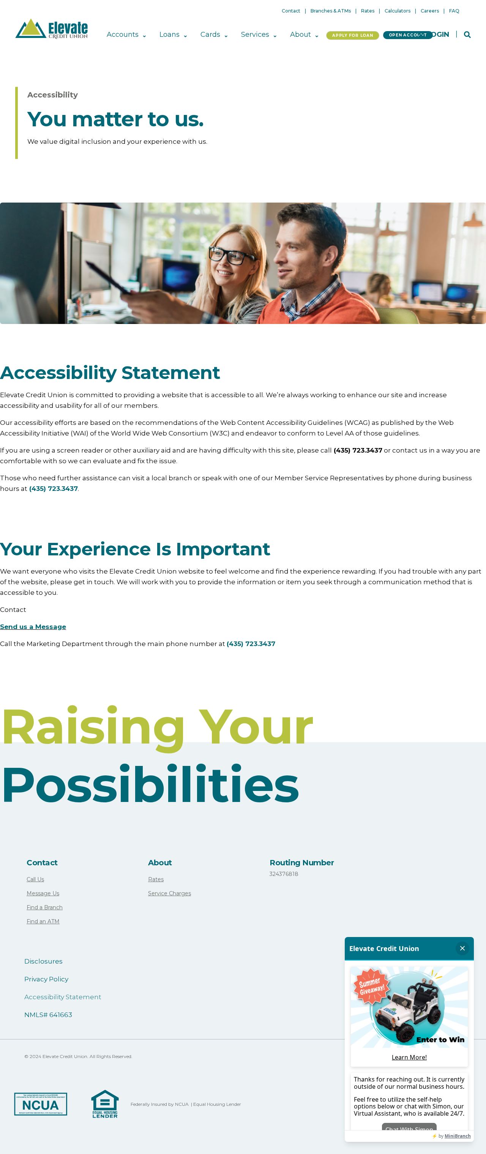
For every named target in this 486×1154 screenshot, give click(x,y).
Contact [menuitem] (291, 11)
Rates (156, 879)
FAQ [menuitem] (454, 11)
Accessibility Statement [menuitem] (62, 997)
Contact (42, 862)
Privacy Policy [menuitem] (46, 979)
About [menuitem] (300, 35)
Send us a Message (33, 626)
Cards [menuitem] (210, 35)
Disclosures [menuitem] (43, 961)
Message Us (43, 893)
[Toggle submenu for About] (316, 35)
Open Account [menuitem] (408, 35)
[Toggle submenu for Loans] (184, 35)
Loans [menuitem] (169, 35)
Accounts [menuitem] (123, 35)
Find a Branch (45, 907)
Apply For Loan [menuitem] (352, 35)
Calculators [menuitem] (397, 11)
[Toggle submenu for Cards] (225, 35)
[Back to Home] (51, 28)
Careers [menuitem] (430, 11)
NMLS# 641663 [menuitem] (48, 1015)
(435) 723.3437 (53, 488)
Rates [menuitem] (367, 11)
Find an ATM (43, 921)
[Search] (467, 34)
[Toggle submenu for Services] (274, 35)
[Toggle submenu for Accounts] (143, 35)
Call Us (35, 879)
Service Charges (169, 893)
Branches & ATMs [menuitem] (331, 11)
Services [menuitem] (255, 35)
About (160, 862)
